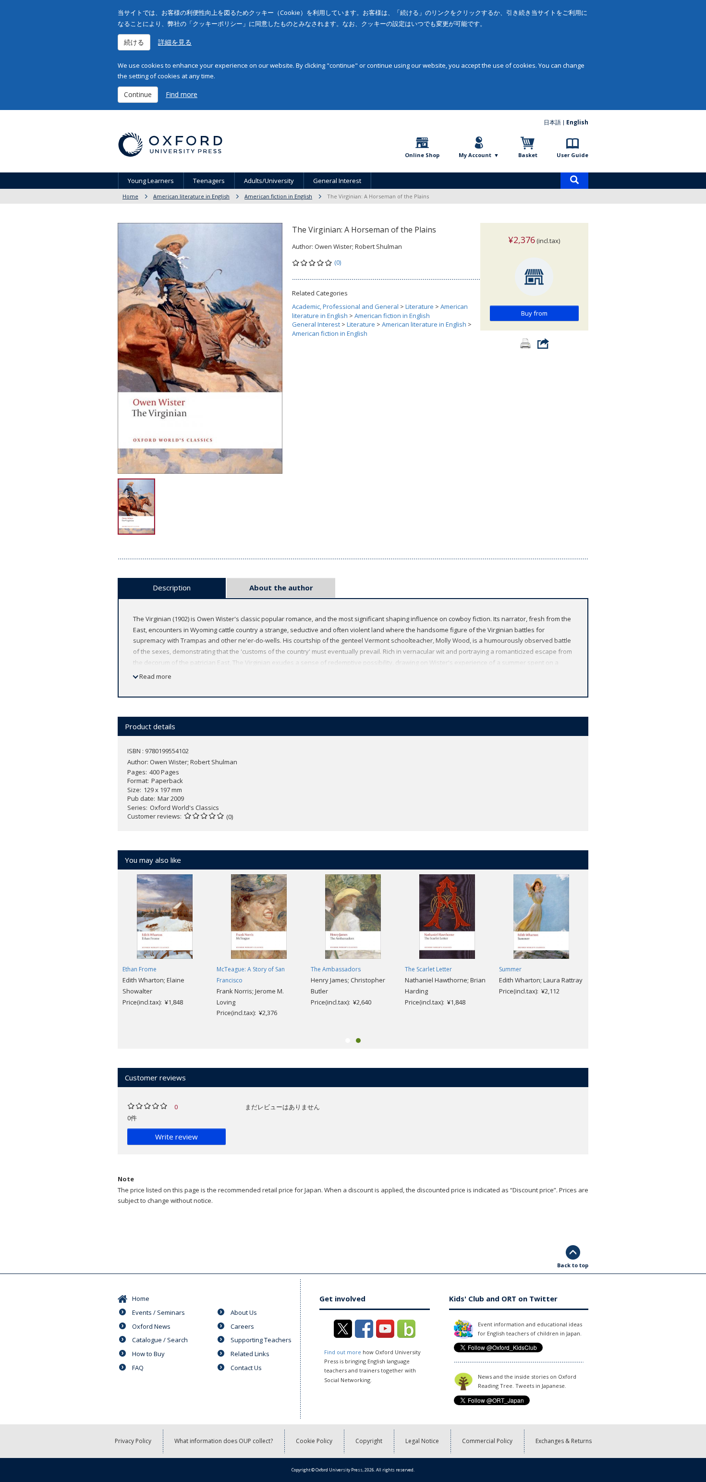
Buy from (534, 313)
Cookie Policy (314, 1441)
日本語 (552, 122)
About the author (281, 587)
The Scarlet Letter (428, 969)
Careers (242, 1326)
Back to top (572, 1265)
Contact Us (246, 1367)
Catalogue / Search (160, 1339)
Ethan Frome (139, 969)
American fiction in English (278, 196)
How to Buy (148, 1353)
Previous (103, 952)
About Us (244, 1312)
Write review (176, 1136)
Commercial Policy (487, 1441)
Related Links (250, 1353)
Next (602, 952)
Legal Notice (422, 1441)
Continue (138, 94)
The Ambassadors (336, 969)
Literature (419, 306)
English (577, 122)
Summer (510, 969)
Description (172, 587)
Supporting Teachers (261, 1339)
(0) (337, 262)
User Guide (572, 155)
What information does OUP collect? (223, 1441)
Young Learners (151, 180)
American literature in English (191, 196)
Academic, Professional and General (345, 306)
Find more (181, 94)
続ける (134, 42)
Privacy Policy (133, 1441)
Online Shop (422, 155)
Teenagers (209, 180)
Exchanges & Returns (564, 1441)
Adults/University (269, 180)
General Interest (337, 180)
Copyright (368, 1441)
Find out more (342, 1352)
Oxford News (151, 1326)
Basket (527, 155)
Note (126, 1179)
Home (130, 196)
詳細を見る (175, 42)
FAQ (138, 1367)
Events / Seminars (158, 1312)
